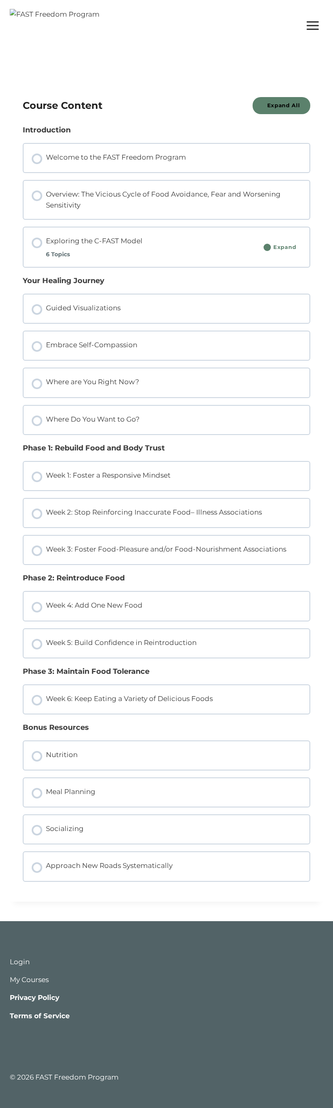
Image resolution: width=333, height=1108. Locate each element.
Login (20, 962)
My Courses (29, 980)
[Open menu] (312, 25)
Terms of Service (40, 1016)
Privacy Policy (34, 997)
